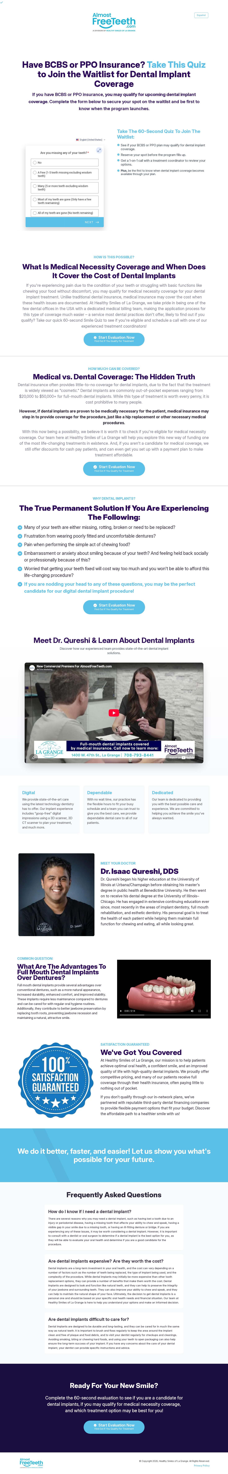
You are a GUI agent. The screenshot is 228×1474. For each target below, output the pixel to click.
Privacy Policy (202, 1465)
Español (201, 15)
